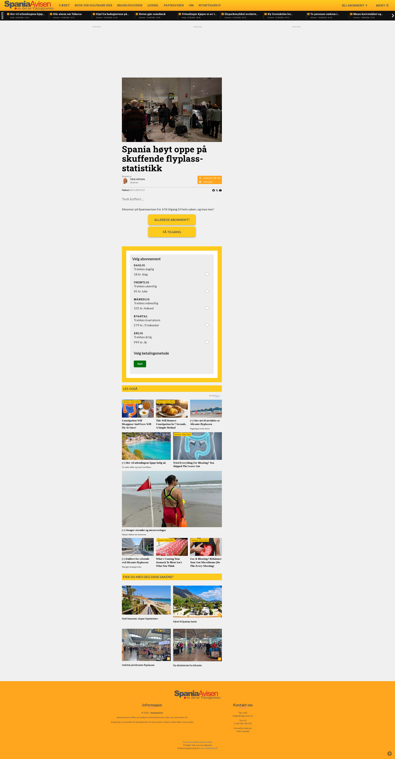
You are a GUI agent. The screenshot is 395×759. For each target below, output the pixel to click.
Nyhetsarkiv (210, 5)
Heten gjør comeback (152, 14)
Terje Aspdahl (242, 731)
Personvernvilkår (191, 742)
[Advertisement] (96, 74)
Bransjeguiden (129, 5)
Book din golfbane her (93, 5)
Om (191, 5)
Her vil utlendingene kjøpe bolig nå (27, 14)
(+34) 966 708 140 (211, 178)
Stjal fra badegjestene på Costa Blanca (111, 14)
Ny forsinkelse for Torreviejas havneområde (284, 14)
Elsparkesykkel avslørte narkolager (240, 14)
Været (64, 5)
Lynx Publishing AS (209, 748)
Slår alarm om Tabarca (67, 14)
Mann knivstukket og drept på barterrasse (367, 14)
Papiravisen (174, 5)
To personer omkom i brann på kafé (323, 14)
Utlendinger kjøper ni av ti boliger (199, 14)
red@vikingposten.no (243, 715)
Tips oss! (207, 182)
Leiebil (153, 5)
